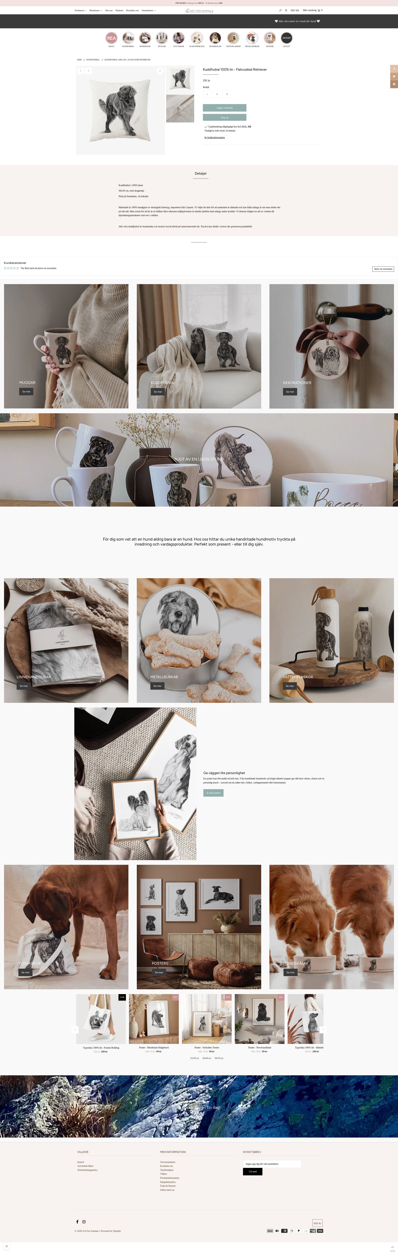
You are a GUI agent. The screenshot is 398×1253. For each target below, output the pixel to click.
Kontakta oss (166, 1166)
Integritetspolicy (168, 1182)
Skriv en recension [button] (383, 269)
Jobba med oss (167, 1190)
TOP (392, 1247)
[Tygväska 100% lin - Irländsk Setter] (312, 1019)
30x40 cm (207, 1058)
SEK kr (295, 10)
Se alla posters (213, 793)
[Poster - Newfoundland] (260, 1019)
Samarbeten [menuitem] (147, 10)
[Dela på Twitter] (394, 76)
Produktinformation (169, 1178)
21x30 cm (194, 1058)
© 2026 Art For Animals (87, 1231)
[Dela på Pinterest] (394, 84)
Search (80, 1162)
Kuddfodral (93, 60)
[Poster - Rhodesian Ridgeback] (154, 1019)
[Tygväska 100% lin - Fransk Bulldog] (101, 1019)
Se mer (26, 391)
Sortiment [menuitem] (79, 10)
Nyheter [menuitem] (119, 10)
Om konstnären (167, 1162)
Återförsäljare (167, 1170)
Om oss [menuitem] (109, 10)
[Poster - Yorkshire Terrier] (207, 1019)
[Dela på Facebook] (394, 69)
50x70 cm (219, 1058)
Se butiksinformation (214, 137)
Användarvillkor (85, 1166)
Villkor (163, 1174)
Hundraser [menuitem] (95, 10)
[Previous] (80, 70)
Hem (79, 60)
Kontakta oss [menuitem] (132, 10)
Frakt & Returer (168, 1186)
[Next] (88, 70)
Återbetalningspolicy (87, 1170)
